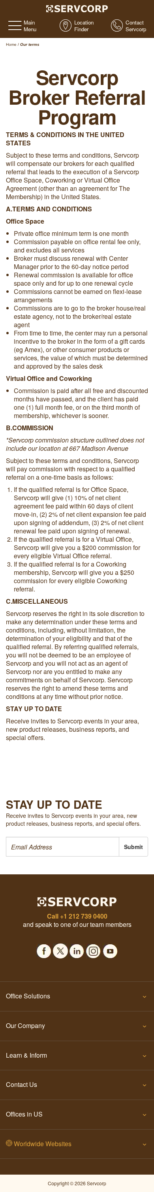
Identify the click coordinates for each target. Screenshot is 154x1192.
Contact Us (21, 1084)
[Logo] (77, 8)
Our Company (25, 1025)
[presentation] (62, 847)
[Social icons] (43, 948)
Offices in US (24, 1114)
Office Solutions (28, 995)
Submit (133, 847)
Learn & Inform (26, 1055)
